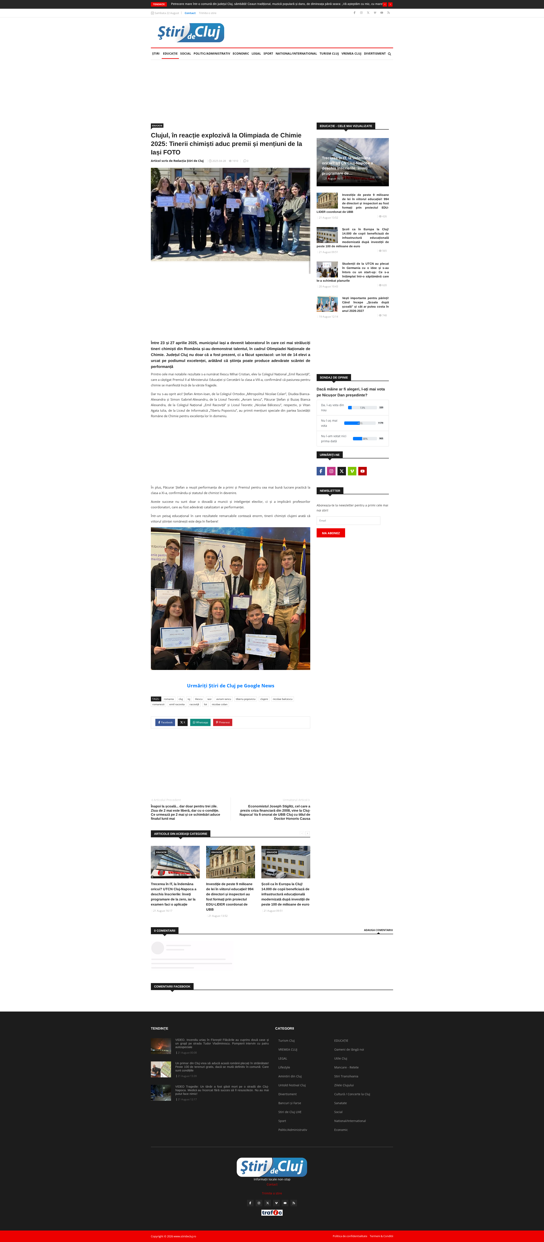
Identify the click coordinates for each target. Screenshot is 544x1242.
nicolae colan (219, 704)
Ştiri (156, 53)
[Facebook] (355, 13)
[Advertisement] (315, 32)
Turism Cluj (329, 53)
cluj (181, 699)
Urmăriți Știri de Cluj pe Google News (230, 685)
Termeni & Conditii (381, 1236)
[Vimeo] (375, 13)
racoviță (194, 704)
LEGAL (256, 53)
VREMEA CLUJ (351, 53)
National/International (296, 53)
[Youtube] (382, 13)
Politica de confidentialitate (350, 1236)
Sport (268, 53)
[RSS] (388, 13)
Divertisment (375, 53)
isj (189, 699)
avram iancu (223, 699)
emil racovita (177, 704)
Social (185, 53)
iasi (209, 699)
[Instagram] (362, 13)
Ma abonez (331, 533)
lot (205, 704)
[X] (368, 13)
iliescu (199, 699)
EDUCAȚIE (171, 53)
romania (169, 699)
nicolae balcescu (282, 699)
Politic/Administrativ (212, 53)
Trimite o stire (207, 13)
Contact (190, 13)
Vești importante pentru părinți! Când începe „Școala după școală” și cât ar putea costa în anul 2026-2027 (365, 304)
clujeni (264, 699)
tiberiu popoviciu (245, 699)
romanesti (158, 704)
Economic (241, 53)
